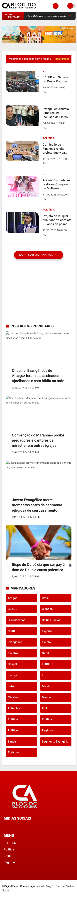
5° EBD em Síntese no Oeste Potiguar (55, 79)
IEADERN (48, 664)
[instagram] (16, 826)
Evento (46, 642)
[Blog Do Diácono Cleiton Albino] (19, 9)
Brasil (45, 598)
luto (11, 686)
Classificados (16, 620)
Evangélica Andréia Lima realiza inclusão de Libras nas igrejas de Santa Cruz (57, 113)
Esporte (47, 631)
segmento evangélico (56, 741)
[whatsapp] (10, 826)
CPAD (11, 631)
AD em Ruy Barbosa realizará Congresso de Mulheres (57, 184)
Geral (45, 653)
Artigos (12, 598)
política (47, 719)
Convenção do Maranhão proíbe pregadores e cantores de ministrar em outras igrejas (38, 440)
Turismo (13, 752)
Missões (13, 697)
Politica (49, 138)
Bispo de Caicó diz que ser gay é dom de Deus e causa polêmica (38, 567)
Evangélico (15, 642)
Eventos (13, 653)
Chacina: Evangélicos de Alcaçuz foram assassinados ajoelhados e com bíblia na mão (38, 375)
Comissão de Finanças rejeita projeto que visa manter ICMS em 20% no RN (54, 149)
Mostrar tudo (62, 58)
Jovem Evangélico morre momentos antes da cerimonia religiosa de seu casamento (37, 505)
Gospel (12, 664)
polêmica (14, 708)
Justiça (12, 675)
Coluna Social (51, 620)
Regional (48, 730)
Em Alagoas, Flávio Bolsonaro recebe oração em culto (34, 16)
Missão (46, 686)
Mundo (46, 697)
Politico (13, 730)
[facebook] (5, 826)
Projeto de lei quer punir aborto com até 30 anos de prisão (57, 220)
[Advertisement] (31, 291)
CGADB (12, 608)
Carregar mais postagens (38, 254)
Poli (44, 708)
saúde (12, 741)
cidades (47, 608)
